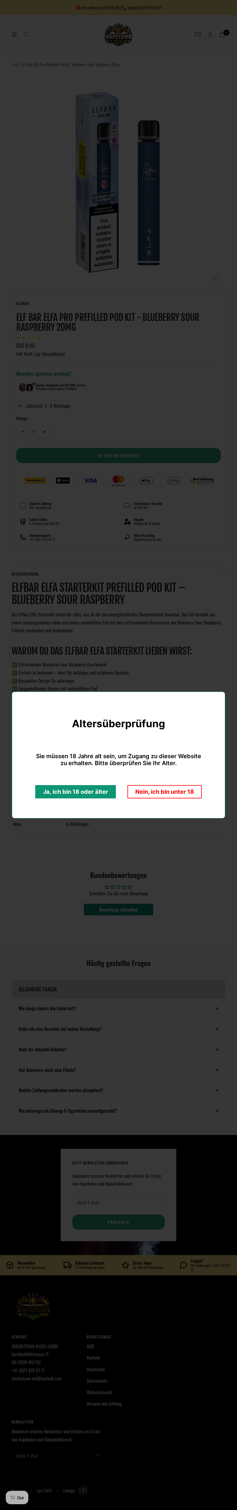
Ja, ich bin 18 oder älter (75, 791)
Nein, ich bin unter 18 (164, 791)
